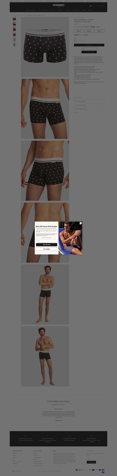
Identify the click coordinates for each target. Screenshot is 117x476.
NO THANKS (46, 249)
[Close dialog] (81, 223)
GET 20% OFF (46, 244)
